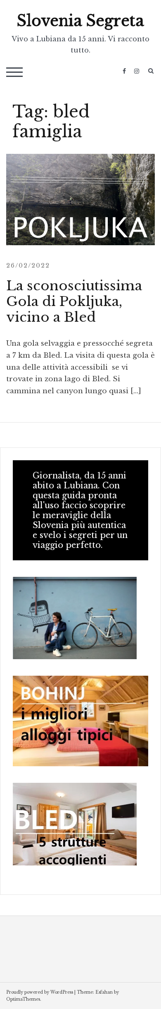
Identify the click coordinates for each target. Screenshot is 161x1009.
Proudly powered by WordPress (39, 992)
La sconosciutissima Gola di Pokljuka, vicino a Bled (74, 301)
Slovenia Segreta (80, 21)
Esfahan (104, 992)
